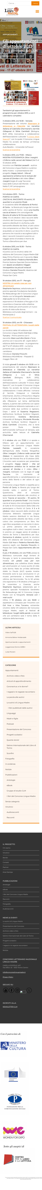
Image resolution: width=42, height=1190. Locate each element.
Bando (5, 858)
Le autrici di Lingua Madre (18, 702)
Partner (6, 867)
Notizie (8, 769)
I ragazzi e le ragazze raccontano (21, 692)
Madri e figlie (12, 718)
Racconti (10, 817)
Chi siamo (6, 848)
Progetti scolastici (14, 735)
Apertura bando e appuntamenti (18, 642)
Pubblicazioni (11, 775)
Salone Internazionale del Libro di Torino (18, 936)
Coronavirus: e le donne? (17, 686)
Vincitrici (9, 807)
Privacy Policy (8, 977)
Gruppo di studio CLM (16, 791)
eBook (9, 785)
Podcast (10, 724)
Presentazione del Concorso (19, 729)
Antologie (11, 780)
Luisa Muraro (10, 652)
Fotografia (9, 759)
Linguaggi (11, 713)
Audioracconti (13, 812)
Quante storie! (13, 740)
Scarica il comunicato (12, 317)
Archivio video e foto (15, 676)
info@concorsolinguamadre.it (14, 972)
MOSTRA (7, 283)
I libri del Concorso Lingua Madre (21, 796)
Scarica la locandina (11, 150)
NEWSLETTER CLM (10, 1007)
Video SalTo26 (10, 633)
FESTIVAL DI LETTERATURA (15, 325)
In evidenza (10, 764)
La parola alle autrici (15, 697)
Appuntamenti (11, 670)
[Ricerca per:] (19, 3)
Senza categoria (12, 801)
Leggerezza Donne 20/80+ (15, 647)
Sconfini (10, 753)
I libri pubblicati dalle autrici (20, 708)
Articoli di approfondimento (19, 681)
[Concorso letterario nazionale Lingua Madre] (11, 15)
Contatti (6, 862)
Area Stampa (8, 872)
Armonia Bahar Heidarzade (15, 637)
